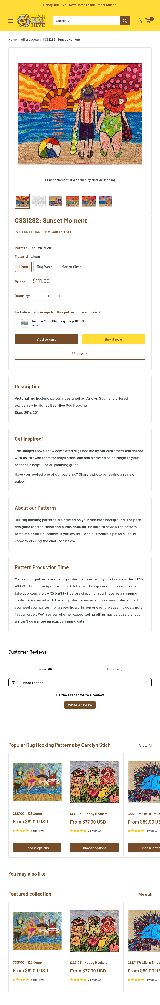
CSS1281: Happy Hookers (89, 813)
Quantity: (22, 295)
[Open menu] (10, 21)
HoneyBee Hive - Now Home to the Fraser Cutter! (80, 5)
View (35, 325)
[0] (148, 20)
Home (12, 39)
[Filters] (13, 682)
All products (30, 39)
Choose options (37, 848)
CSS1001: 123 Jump (27, 813)
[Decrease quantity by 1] (37, 295)
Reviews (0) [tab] (44, 669)
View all (145, 894)
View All (145, 745)
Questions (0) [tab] (115, 669)
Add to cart (46, 339)
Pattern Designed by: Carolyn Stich (44, 232)
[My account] (140, 20)
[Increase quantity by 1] (59, 295)
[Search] (125, 20)
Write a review (80, 705)
